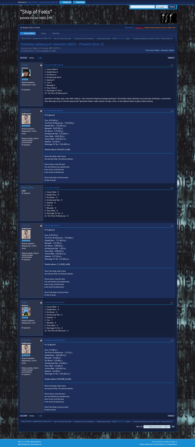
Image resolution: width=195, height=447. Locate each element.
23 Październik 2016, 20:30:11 (54, 302)
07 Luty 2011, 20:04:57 (52, 187)
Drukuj (171, 58)
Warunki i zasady (163, 441)
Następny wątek (167, 50)
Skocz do (139, 427)
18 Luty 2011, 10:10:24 (52, 225)
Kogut (24, 302)
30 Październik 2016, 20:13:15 (54, 340)
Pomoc (154, 441)
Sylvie (128, 39)
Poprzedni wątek (152, 50)
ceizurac (26, 110)
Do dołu (23, 58)
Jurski (25, 65)
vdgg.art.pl (139, 28)
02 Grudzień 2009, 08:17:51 (53, 110)
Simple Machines (35, 441)
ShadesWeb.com (36, 444)
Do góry (23, 416)
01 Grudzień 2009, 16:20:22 (53, 65)
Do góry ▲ (173, 441)
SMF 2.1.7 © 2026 (24, 441)
